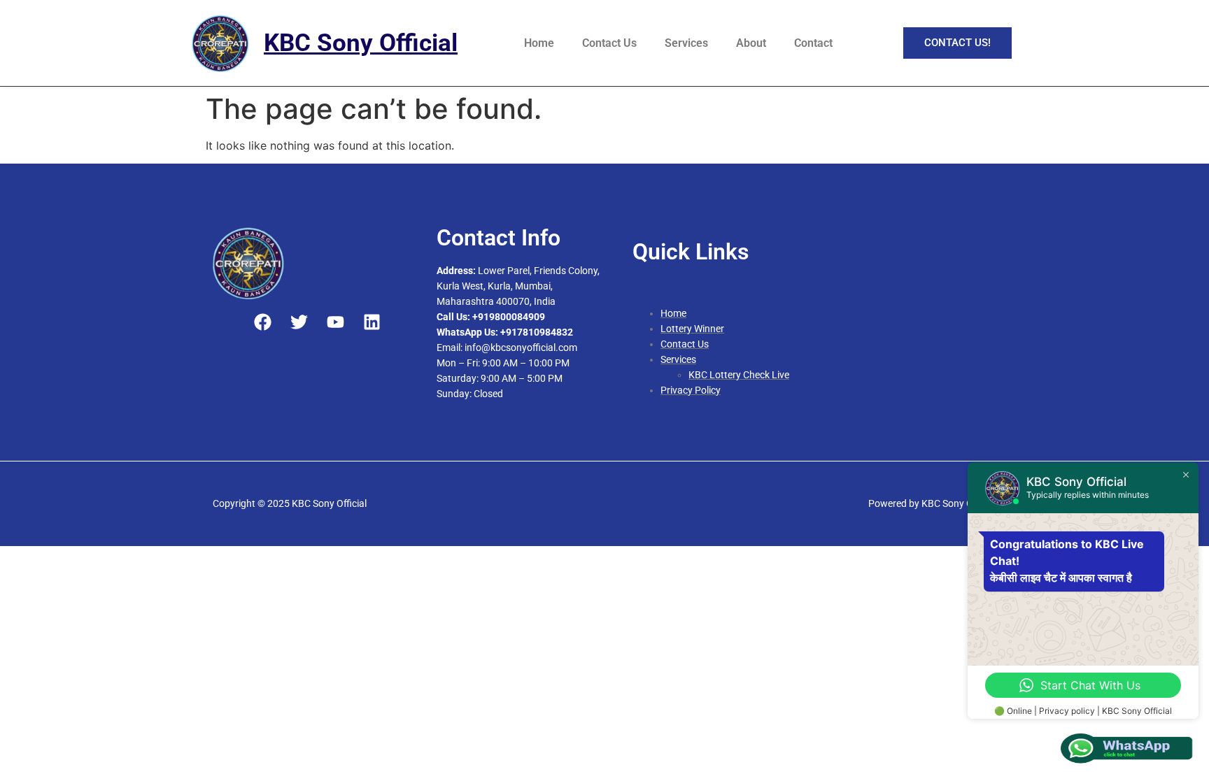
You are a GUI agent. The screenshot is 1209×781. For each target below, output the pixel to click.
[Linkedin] (372, 322)
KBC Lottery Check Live (738, 374)
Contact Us (609, 43)
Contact (813, 43)
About (751, 43)
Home (539, 43)
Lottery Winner (692, 328)
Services (686, 43)
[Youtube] (335, 322)
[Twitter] (299, 322)
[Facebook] (262, 322)
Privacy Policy (690, 390)
